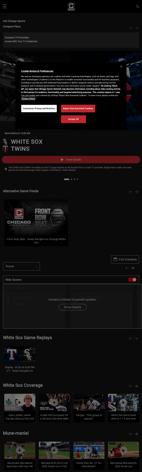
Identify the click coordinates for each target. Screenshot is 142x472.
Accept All (73, 119)
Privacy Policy (28, 98)
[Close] (121, 66)
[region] (71, 95)
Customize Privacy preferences (39, 108)
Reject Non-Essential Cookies (78, 108)
